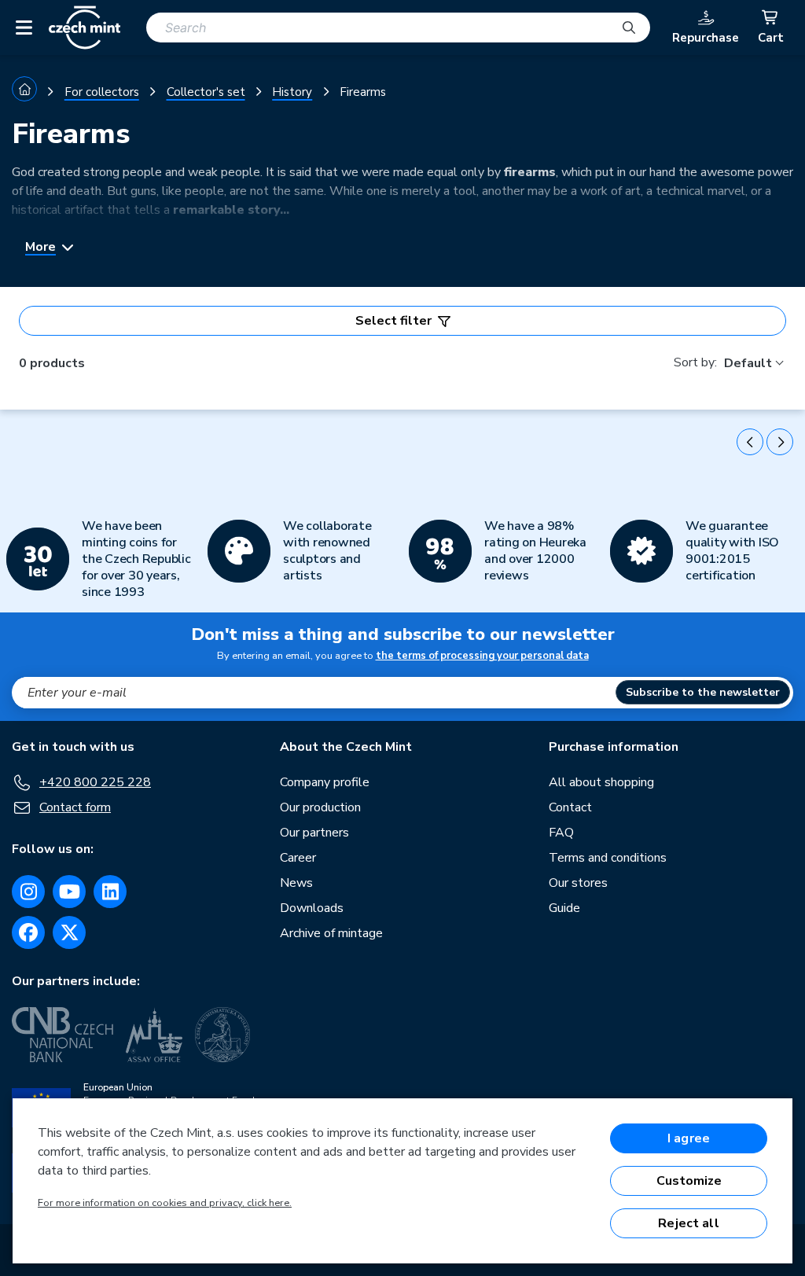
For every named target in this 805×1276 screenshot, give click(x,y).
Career (298, 857)
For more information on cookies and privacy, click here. (165, 1203)
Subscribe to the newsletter (703, 692)
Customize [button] (689, 1181)
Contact (570, 807)
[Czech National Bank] (62, 1034)
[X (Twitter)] (69, 932)
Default (748, 363)
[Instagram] (28, 891)
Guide (564, 908)
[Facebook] (28, 932)
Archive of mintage (331, 933)
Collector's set (206, 92)
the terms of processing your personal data (482, 656)
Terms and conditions (608, 857)
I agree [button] (688, 1138)
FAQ (561, 832)
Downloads (312, 908)
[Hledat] (629, 27)
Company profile (324, 782)
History (292, 92)
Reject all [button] (688, 1223)
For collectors (101, 92)
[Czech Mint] (84, 28)
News (296, 883)
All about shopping (601, 782)
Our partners (314, 832)
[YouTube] (69, 891)
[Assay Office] (154, 1034)
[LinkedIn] (110, 891)
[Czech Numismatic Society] (222, 1034)
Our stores (578, 883)
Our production (320, 807)
